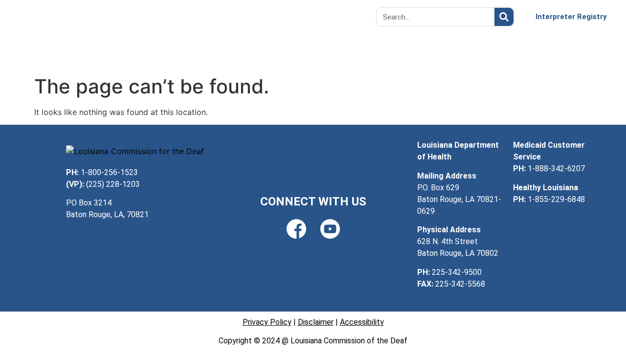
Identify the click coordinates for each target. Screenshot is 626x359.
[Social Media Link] (296, 229)
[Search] (504, 17)
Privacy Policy (267, 322)
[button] (313, 17)
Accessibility (362, 322)
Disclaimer (316, 322)
